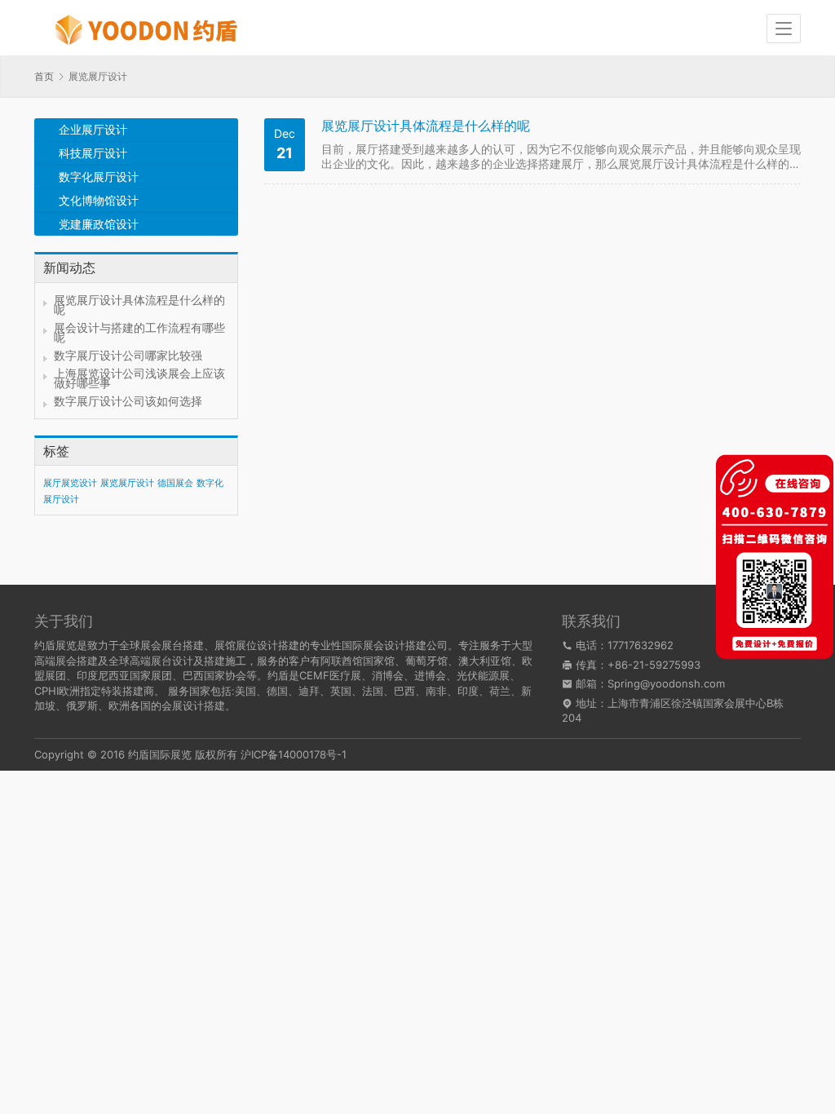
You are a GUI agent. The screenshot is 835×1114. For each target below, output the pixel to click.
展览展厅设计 (127, 483)
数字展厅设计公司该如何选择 (128, 401)
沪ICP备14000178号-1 (294, 754)
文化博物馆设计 (99, 200)
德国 (277, 690)
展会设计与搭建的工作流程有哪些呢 (139, 332)
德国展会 (175, 483)
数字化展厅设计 (99, 176)
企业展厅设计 (93, 129)
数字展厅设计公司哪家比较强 (128, 355)
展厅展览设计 (70, 483)
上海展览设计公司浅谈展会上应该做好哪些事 (139, 378)
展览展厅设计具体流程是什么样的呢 (139, 304)
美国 (245, 690)
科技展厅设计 (93, 153)
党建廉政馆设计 (99, 224)
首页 (44, 76)
